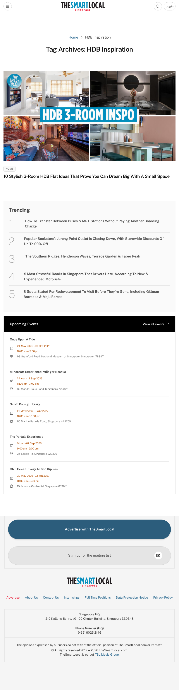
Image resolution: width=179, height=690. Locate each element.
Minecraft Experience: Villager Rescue (38, 372)
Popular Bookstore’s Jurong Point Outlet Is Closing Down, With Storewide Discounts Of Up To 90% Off (94, 241)
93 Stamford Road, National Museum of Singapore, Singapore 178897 (60, 356)
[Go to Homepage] (83, 6)
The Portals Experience (26, 436)
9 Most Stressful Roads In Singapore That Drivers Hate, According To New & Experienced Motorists (86, 276)
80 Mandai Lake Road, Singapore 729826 (42, 388)
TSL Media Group (107, 654)
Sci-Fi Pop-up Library (25, 404)
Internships (71, 597)
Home (73, 37)
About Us (31, 597)
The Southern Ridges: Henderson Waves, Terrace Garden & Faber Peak (82, 256)
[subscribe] (158, 555)
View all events (153, 324)
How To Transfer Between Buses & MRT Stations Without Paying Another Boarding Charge (92, 223)
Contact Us (51, 597)
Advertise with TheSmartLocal (89, 529)
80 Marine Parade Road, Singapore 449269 (44, 421)
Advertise (13, 597)
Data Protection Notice (132, 597)
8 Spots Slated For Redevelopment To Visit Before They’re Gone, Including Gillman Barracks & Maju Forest (91, 294)
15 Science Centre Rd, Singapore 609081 (42, 486)
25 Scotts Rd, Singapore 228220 (37, 453)
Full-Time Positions (98, 597)
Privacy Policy (163, 597)
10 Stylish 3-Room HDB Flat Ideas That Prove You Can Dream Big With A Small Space (86, 176)
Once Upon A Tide (22, 339)
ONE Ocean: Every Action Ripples (34, 469)
